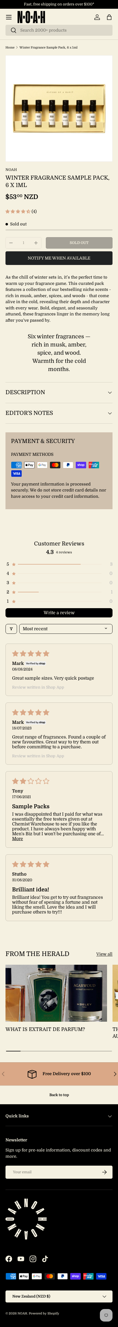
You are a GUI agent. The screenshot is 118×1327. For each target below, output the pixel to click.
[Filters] (11, 629)
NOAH (11, 170)
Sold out (79, 243)
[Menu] (9, 17)
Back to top (59, 1095)
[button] (109, 17)
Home (10, 47)
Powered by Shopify (44, 1313)
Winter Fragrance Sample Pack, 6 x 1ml (48, 47)
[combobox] (59, 30)
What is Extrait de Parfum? (45, 1029)
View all (104, 954)
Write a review (59, 612)
